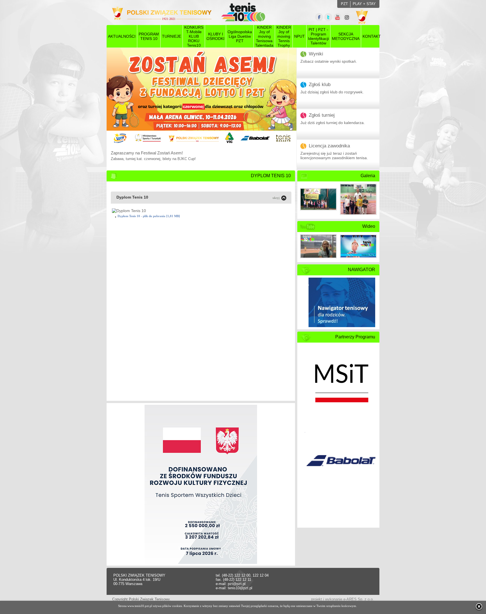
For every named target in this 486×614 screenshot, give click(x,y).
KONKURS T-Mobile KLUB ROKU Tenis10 (193, 36)
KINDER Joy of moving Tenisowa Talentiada (264, 36)
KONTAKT (372, 36)
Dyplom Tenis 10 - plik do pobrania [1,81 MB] (149, 216)
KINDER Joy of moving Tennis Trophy (283, 36)
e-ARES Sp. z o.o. (358, 599)
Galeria (368, 175)
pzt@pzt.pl (237, 584)
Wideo (368, 226)
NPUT (299, 36)
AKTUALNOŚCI (122, 36)
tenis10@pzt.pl (240, 588)
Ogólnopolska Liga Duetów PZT (240, 36)
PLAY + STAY (364, 4)
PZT (344, 4)
